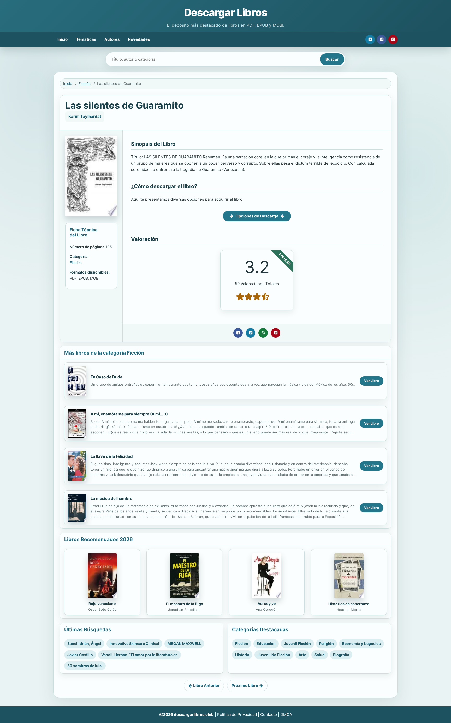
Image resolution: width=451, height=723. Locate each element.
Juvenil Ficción (297, 643)
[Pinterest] (393, 39)
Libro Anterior (206, 685)
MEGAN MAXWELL (184, 643)
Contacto (268, 714)
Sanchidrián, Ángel (84, 643)
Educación (266, 643)
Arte (302, 654)
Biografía (341, 654)
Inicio (62, 39)
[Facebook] (381, 39)
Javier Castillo (80, 654)
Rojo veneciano (102, 603)
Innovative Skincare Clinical (134, 643)
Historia (242, 654)
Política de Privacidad (237, 714)
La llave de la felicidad (112, 456)
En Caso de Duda (106, 376)
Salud (319, 654)
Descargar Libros (225, 12)
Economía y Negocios (361, 643)
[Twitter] (370, 39)
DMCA (286, 714)
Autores (112, 39)
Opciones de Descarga (256, 215)
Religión (326, 643)
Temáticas (86, 39)
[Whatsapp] (263, 333)
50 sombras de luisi (85, 665)
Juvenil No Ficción (274, 654)
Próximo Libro (245, 685)
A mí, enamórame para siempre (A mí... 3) (129, 414)
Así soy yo (267, 603)
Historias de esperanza (348, 603)
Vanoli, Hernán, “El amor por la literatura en (139, 654)
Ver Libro (371, 381)
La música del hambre (111, 498)
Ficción (85, 83)
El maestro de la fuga (184, 603)
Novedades (139, 39)
